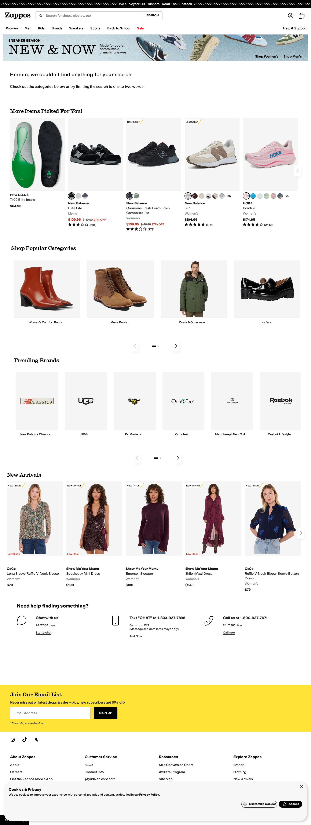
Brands (238, 765)
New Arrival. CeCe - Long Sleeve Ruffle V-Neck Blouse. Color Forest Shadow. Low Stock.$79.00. (35, 534)
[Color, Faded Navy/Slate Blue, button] (280, 196)
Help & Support (295, 28)
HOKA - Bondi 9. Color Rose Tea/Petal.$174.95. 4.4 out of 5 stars (270, 172)
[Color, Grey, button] (85, 196)
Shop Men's (292, 56)
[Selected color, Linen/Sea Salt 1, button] (188, 196)
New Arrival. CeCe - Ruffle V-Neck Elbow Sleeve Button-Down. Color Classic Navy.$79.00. (273, 536)
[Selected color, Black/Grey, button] (129, 196)
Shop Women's (267, 56)
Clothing (239, 772)
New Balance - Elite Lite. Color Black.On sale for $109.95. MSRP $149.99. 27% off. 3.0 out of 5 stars (95, 172)
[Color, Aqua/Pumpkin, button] (136, 196)
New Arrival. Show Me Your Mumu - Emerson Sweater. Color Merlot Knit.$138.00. (154, 534)
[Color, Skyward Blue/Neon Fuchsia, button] (253, 196)
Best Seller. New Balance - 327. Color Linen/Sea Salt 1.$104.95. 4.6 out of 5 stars (212, 172)
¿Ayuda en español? (100, 779)
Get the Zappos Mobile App (31, 779)
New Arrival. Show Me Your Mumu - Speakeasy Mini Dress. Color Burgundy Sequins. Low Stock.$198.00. (94, 534)
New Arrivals (243, 779)
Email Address (25, 713)
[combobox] (89, 15)
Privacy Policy (149, 794)
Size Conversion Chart (176, 765)
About (14, 765)
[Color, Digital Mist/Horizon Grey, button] (208, 196)
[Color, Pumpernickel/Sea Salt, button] (194, 196)
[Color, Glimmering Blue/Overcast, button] (266, 196)
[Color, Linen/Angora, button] (201, 196)
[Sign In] (291, 15)
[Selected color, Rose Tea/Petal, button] (246, 196)
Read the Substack (177, 4)
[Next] (297, 170)
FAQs (89, 765)
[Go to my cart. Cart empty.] (301, 15)
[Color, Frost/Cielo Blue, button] (259, 196)
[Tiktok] (24, 739)
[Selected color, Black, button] (71, 196)
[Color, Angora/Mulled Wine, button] (215, 196)
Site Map (166, 779)
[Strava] (36, 739)
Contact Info (94, 772)
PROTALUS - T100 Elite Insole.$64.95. (37, 163)
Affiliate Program (172, 772)
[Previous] (135, 345)
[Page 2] (158, 346)
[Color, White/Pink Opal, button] (273, 196)
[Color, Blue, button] (78, 196)
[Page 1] (154, 346)
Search (152, 15)
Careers (16, 772)
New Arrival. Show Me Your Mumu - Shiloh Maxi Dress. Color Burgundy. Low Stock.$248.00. (213, 534)
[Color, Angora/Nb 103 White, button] (222, 196)
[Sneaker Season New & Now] (155, 47)
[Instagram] (12, 739)
